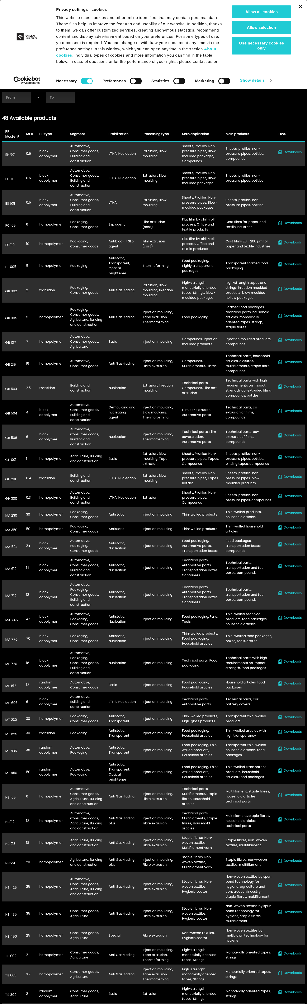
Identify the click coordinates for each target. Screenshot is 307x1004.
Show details (252, 80)
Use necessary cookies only (261, 45)
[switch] (136, 81)
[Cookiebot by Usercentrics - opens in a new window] (27, 80)
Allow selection (261, 27)
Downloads (293, 152)
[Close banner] (300, 6)
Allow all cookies (261, 12)
